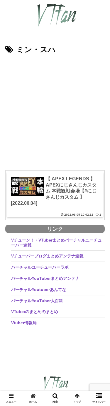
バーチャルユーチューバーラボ (40, 267)
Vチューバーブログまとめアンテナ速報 (47, 256)
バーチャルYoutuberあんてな (38, 289)
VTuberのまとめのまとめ (34, 311)
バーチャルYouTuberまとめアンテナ (45, 278)
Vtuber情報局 (24, 322)
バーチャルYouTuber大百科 (37, 300)
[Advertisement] (55, 114)
